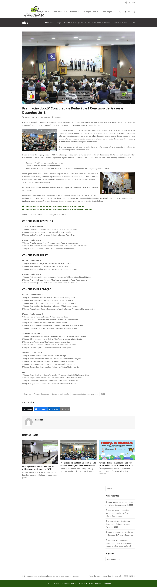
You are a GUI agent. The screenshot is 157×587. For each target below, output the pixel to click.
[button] (134, 12)
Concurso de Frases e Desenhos (36, 394)
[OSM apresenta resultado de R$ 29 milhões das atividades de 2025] (40, 451)
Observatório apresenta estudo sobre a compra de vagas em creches (50, 576)
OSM (103, 394)
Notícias (58, 117)
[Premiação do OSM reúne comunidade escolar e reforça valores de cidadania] (78, 449)
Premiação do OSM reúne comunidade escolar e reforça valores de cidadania (78, 464)
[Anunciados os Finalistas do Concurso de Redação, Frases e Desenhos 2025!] (117, 449)
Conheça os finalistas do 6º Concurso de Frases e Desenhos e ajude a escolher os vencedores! (119, 543)
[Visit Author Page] (29, 422)
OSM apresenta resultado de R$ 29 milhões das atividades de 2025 (38, 467)
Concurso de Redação (60, 394)
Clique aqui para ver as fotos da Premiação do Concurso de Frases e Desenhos (58, 209)
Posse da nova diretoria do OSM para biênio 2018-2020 (111, 576)
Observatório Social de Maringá (84, 394)
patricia (47, 117)
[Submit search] (132, 488)
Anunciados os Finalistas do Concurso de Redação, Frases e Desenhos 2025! (116, 464)
